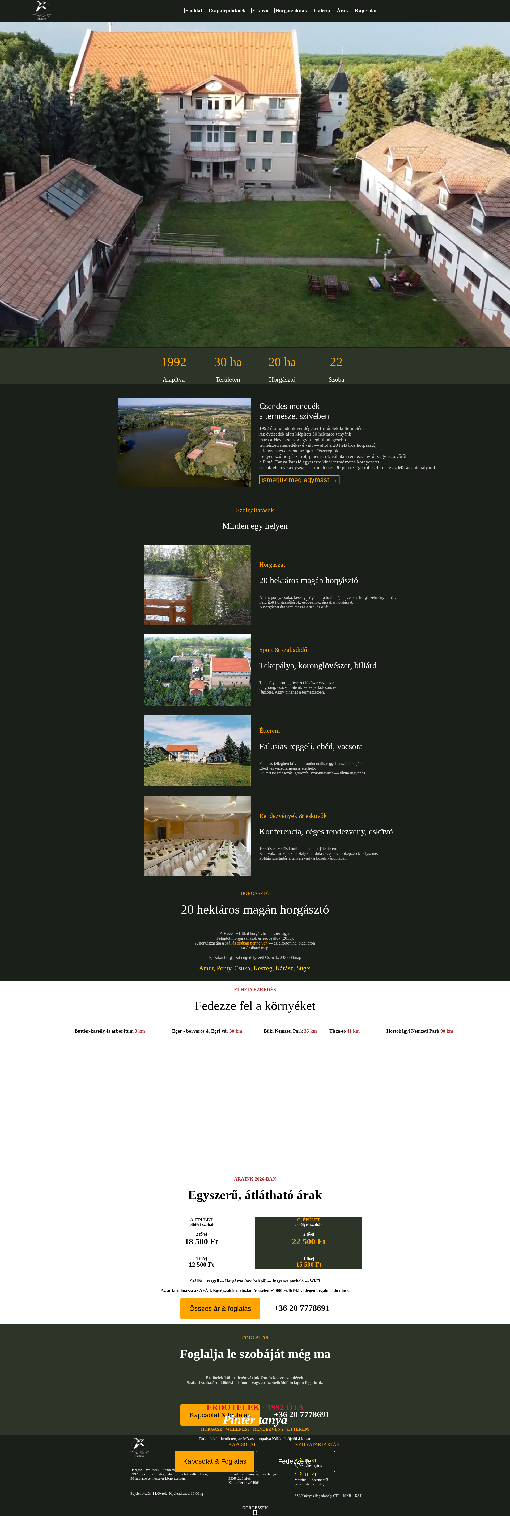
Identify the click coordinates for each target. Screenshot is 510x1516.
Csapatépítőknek (230, 10)
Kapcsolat (366, 10)
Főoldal (196, 10)
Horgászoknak (294, 10)
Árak (345, 10)
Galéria (324, 10)
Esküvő (263, 10)
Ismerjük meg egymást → (299, 479)
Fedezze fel (295, 1461)
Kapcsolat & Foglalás (214, 1461)
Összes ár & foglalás (220, 1308)
